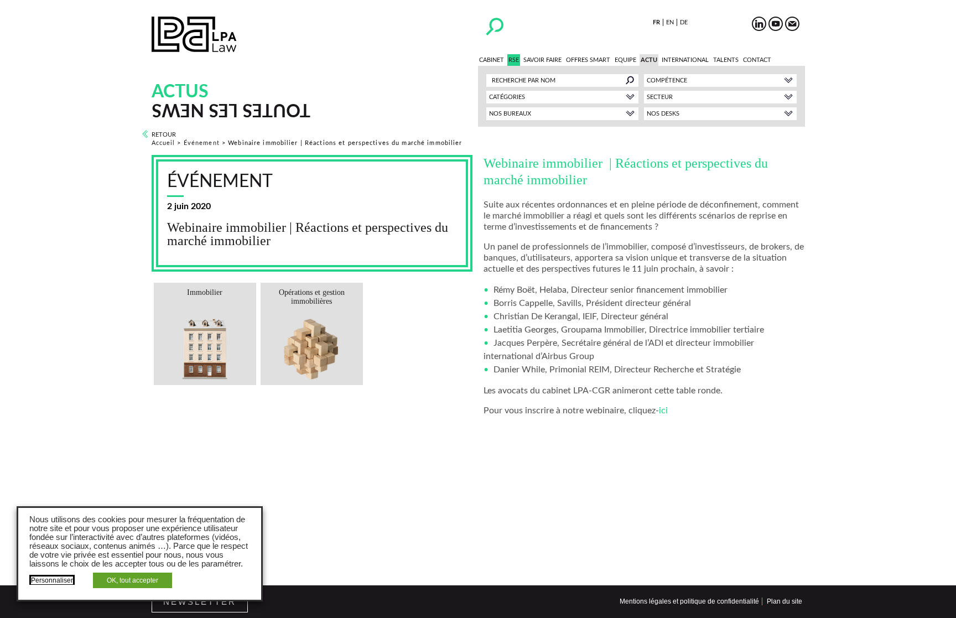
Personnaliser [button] (52, 580)
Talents (726, 60)
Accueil (163, 143)
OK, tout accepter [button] (132, 580)
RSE (513, 60)
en (670, 22)
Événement (202, 143)
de (684, 22)
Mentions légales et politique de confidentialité (689, 601)
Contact (757, 60)
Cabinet (491, 60)
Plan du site (784, 601)
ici (663, 410)
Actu (649, 60)
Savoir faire (542, 60)
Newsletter (199, 601)
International (685, 60)
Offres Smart (588, 60)
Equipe (625, 60)
